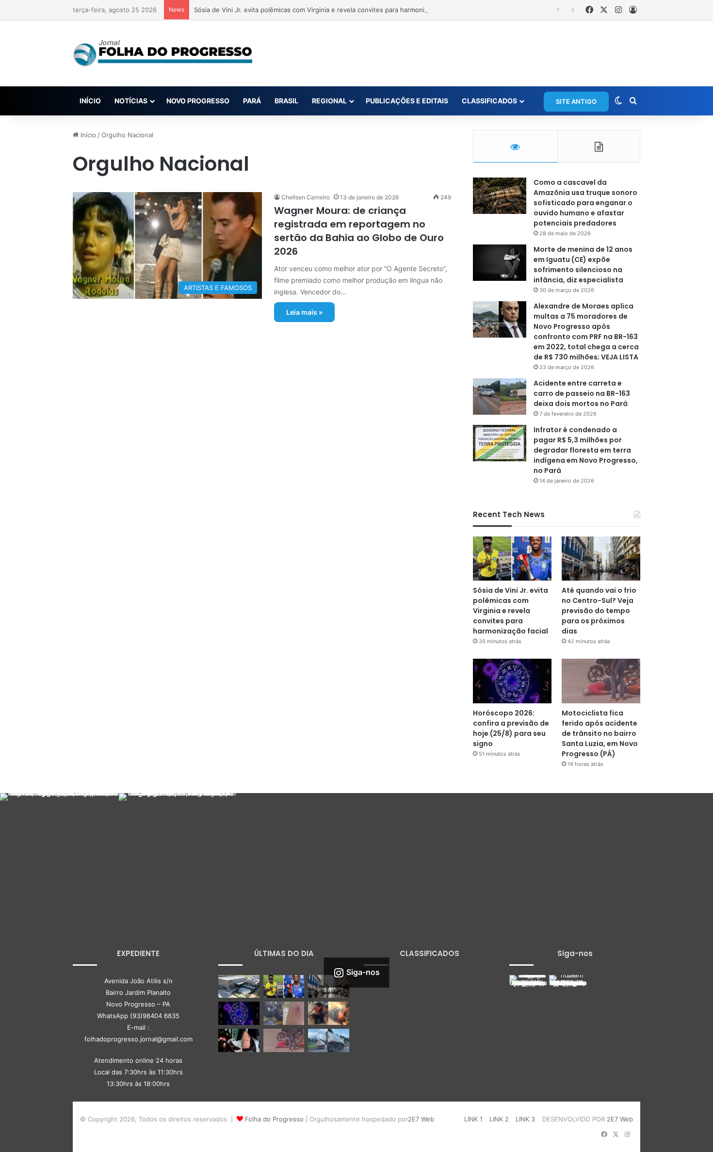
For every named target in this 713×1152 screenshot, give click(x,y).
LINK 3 (525, 1119)
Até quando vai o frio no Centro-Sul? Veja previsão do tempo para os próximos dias (599, 610)
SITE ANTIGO (576, 101)
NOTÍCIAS (130, 101)
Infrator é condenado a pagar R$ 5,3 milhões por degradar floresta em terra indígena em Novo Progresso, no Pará (586, 450)
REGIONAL (329, 101)
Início (87, 135)
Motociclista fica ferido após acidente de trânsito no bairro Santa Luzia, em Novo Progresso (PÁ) (600, 733)
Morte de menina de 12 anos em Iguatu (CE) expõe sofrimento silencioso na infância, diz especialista (583, 264)
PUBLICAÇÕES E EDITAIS (407, 101)
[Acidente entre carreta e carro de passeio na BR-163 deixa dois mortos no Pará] (499, 396)
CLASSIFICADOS (489, 101)
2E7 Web (421, 1119)
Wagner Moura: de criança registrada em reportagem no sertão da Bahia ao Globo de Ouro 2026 (359, 231)
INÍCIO (90, 101)
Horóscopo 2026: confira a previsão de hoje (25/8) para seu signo (511, 728)
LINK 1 (473, 1119)
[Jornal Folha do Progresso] (162, 53)
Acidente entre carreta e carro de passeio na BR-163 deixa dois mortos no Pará (582, 393)
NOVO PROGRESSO (197, 101)
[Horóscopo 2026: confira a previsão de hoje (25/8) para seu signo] (512, 681)
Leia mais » (304, 312)
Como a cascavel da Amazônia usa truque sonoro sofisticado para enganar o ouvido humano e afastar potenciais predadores (585, 203)
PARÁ (252, 101)
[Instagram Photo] (59, 852)
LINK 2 (499, 1119)
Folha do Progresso (274, 1119)
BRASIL (286, 101)
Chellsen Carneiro (305, 197)
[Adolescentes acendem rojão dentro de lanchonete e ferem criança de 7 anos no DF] (284, 1013)
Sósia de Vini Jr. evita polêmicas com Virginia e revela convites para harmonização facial (326, 10)
